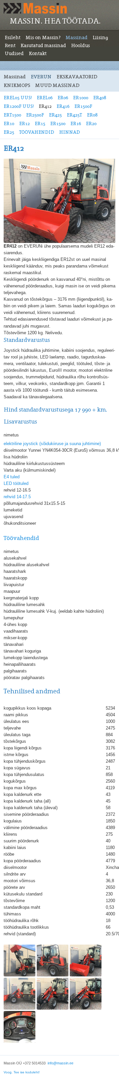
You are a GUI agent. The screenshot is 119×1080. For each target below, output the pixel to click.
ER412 (45, 106)
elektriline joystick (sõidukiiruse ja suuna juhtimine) (52, 443)
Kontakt (38, 53)
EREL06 (45, 98)
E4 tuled (12, 476)
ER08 (92, 115)
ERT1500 (12, 115)
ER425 (55, 115)
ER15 (40, 123)
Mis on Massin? (42, 37)
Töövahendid (21, 538)
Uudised (14, 53)
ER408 (99, 98)
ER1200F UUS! (19, 106)
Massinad (76, 37)
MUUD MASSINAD (57, 85)
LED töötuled (16, 483)
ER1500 (57, 123)
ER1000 (80, 98)
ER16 (75, 123)
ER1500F (83, 106)
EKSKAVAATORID (77, 77)
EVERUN (41, 77)
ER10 (9, 123)
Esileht (12, 37)
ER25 (9, 132)
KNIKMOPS (17, 85)
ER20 (91, 123)
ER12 (24, 123)
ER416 (63, 106)
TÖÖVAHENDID (36, 132)
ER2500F (35, 115)
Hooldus (80, 45)
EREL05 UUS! (18, 98)
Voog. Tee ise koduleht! (22, 1072)
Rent (10, 45)
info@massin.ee (60, 1063)
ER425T (74, 115)
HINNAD (69, 132)
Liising (100, 37)
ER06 (63, 98)
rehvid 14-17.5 (17, 496)
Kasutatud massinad (43, 45)
